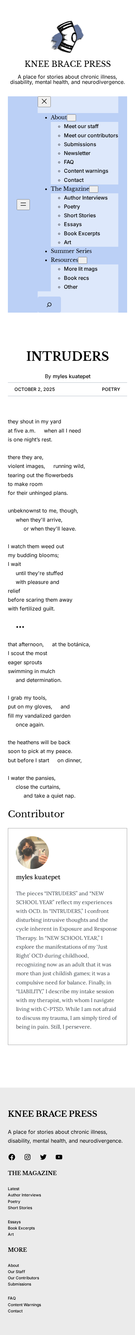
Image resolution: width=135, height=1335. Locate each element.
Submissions (19, 1284)
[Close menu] (44, 101)
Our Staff (16, 1271)
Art (11, 1234)
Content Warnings (24, 1304)
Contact (15, 1310)
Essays (14, 1221)
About (13, 1265)
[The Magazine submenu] (93, 189)
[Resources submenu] (82, 260)
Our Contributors (23, 1277)
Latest (13, 1188)
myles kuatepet (71, 376)
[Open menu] (23, 204)
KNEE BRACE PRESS (68, 64)
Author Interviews (24, 1194)
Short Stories (20, 1207)
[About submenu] (71, 117)
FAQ (12, 1298)
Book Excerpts (21, 1228)
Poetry (111, 389)
